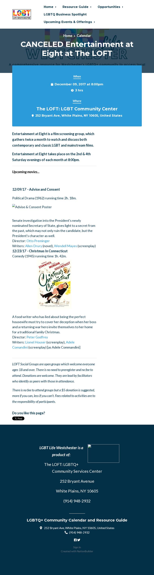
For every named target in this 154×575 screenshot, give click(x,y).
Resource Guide (76, 7)
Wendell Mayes (65, 246)
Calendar (84, 36)
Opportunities (109, 7)
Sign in (77, 547)
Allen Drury (33, 246)
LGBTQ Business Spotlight (65, 14)
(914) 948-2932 (79, 532)
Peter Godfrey (37, 337)
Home (49, 7)
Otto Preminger (38, 241)
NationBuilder (85, 551)
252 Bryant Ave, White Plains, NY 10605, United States (78, 115)
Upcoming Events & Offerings (68, 22)
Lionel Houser (35, 342)
